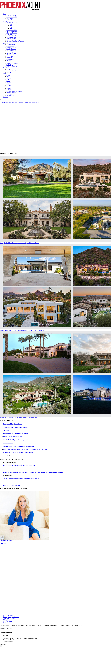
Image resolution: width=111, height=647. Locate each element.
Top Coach (9, 72)
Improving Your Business (13, 70)
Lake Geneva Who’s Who (13, 37)
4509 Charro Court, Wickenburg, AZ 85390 (15, 427)
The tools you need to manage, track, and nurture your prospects (21, 478)
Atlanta (8, 75)
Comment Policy (7, 621)
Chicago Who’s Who (12, 33)
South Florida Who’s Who (13, 40)
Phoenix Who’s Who (12, 22)
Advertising (10, 88)
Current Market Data (12, 17)
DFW (8, 79)
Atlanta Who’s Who (12, 30)
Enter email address (8, 640)
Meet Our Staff (10, 95)
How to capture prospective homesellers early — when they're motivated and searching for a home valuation (33, 472)
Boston (8, 76)
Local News (10, 18)
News (4, 14)
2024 (11, 25)
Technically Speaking (12, 63)
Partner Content (11, 56)
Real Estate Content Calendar (11, 485)
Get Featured (10, 94)
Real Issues (9, 60)
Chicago (9, 78)
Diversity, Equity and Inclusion (14, 91)
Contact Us (9, 89)
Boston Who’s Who (12, 31)
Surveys (9, 62)
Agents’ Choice (10, 46)
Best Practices (6, 68)
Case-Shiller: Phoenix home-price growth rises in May (18, 452)
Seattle (8, 84)
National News (10, 19)
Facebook (5, 635)
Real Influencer (10, 59)
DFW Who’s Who (11, 34)
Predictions (9, 57)
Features (5, 43)
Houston (9, 82)
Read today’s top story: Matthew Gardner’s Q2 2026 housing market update (19, 102)
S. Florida (9, 85)
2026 (11, 28)
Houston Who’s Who (12, 35)
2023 (11, 24)
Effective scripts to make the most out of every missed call (19, 465)
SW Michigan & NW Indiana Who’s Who (17, 41)
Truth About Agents (12, 66)
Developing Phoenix (12, 47)
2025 (11, 27)
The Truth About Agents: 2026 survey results (15, 440)
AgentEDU (9, 69)
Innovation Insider (11, 50)
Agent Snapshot (11, 44)
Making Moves (10, 54)
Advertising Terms (8, 615)
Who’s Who (6, 21)
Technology (10, 65)
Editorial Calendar (11, 92)
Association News (11, 15)
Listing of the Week (12, 53)
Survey (5, 436)
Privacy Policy (7, 620)
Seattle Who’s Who (11, 38)
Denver (8, 81)
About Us (5, 86)
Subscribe (5, 97)
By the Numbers (7, 449)
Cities (4, 73)
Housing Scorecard (11, 49)
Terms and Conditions (9, 618)
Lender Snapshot (11, 52)
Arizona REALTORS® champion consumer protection (18, 446)
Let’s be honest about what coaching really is (15, 433)
